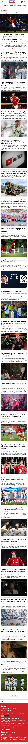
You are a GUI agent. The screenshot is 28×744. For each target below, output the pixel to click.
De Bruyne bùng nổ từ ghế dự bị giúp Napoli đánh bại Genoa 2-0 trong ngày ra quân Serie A (13, 53)
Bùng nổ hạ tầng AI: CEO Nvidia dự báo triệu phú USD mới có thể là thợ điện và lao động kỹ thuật (14, 323)
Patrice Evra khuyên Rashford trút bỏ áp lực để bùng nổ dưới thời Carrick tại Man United (13, 112)
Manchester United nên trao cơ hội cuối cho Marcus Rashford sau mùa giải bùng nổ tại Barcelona (13, 230)
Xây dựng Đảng (17, 5)
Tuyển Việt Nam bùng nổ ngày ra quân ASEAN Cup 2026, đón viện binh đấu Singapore (14, 508)
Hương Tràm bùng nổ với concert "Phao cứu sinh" (13, 384)
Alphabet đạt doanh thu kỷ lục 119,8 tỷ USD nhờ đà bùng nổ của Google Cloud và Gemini (13, 600)
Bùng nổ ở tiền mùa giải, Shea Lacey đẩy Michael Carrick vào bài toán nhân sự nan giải (14, 292)
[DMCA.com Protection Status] (14, 716)
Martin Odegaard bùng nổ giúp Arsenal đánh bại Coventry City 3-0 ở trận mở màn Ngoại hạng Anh (13, 83)
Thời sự (11, 5)
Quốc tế (14, 48)
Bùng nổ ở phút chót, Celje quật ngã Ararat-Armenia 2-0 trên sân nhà (13, 260)
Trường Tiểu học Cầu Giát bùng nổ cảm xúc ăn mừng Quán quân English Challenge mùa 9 (14, 200)
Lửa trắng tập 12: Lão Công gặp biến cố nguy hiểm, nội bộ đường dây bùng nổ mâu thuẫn (13, 570)
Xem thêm (14, 695)
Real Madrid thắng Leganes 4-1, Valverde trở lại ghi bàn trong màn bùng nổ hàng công (13, 478)
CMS (12, 742)
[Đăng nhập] (22, 2)
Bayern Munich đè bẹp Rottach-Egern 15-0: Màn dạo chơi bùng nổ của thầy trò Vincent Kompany (13, 446)
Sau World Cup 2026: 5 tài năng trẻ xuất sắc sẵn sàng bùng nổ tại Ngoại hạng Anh (13, 415)
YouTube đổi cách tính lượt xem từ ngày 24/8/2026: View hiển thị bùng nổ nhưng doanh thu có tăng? (12, 141)
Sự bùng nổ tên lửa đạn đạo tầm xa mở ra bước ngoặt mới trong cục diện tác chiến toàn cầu (14, 172)
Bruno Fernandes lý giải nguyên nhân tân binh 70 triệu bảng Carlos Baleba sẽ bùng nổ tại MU (14, 38)
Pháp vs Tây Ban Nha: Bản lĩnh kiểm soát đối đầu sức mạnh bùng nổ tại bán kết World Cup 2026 (13, 663)
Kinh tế (18, 701)
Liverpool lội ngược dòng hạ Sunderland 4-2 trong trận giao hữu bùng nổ (13, 540)
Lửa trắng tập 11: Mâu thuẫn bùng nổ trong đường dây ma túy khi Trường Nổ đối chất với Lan (13, 631)
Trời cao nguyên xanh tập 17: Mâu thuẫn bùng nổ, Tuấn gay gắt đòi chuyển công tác (14, 354)
